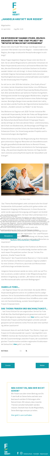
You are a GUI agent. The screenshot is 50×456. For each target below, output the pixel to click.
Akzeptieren (8, 236)
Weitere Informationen (20, 240)
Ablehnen (25, 236)
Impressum (35, 240)
